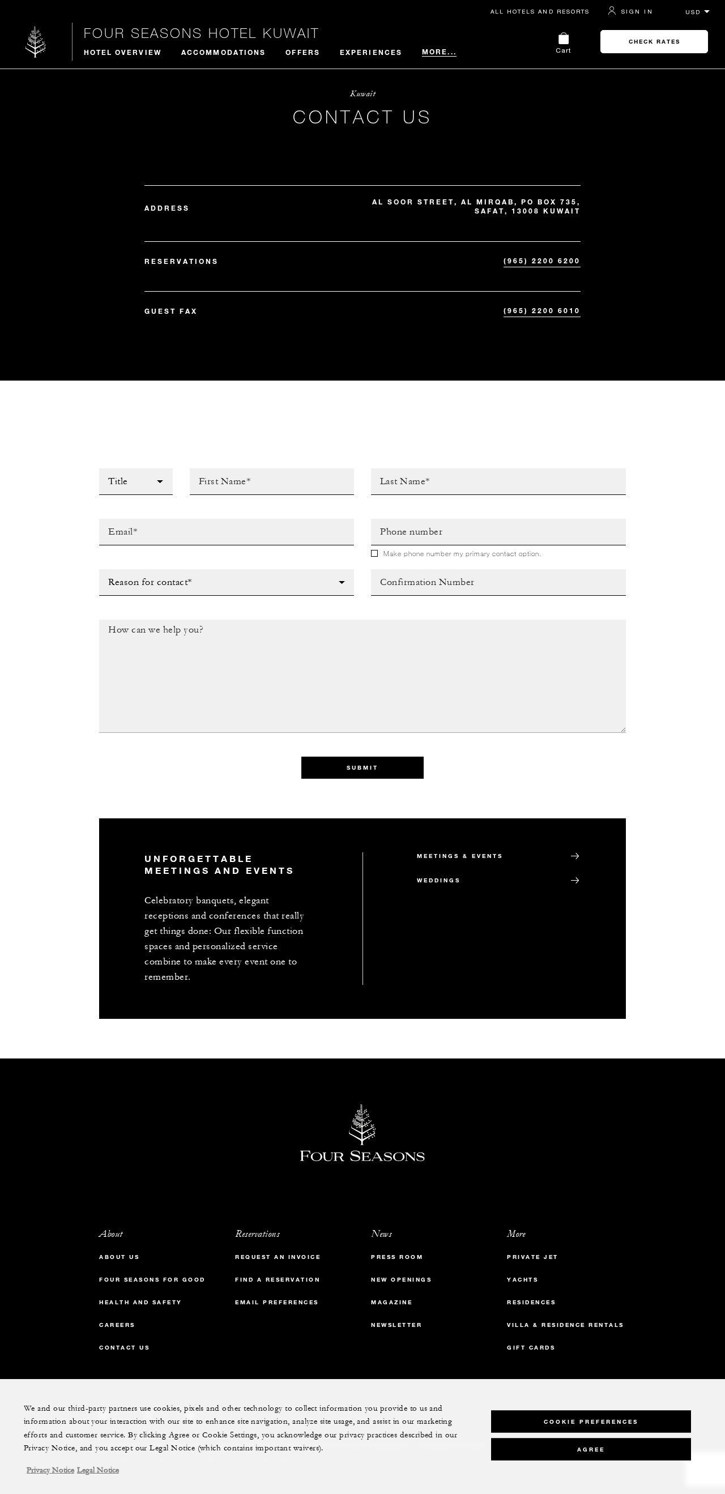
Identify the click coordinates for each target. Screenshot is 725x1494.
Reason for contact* (147, 572)
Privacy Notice (50, 1470)
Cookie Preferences (591, 1421)
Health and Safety (140, 1302)
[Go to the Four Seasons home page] (36, 41)
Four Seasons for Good (152, 1279)
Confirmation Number (422, 572)
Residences (531, 1302)
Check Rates (654, 41)
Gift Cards (531, 1347)
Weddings (438, 880)
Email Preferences (277, 1302)
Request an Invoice (278, 1257)
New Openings (401, 1279)
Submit (362, 767)
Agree (591, 1449)
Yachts (522, 1279)
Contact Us (124, 1347)
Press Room (397, 1257)
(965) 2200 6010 (542, 310)
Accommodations (223, 52)
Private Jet (532, 1257)
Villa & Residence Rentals (565, 1325)
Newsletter (396, 1325)
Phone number (404, 522)
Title (110, 471)
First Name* (217, 471)
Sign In (637, 11)
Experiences (371, 52)
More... (439, 51)
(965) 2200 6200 (542, 260)
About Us (119, 1257)
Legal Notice (98, 1470)
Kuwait (362, 93)
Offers (302, 52)
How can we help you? (151, 623)
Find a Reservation (277, 1279)
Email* (113, 522)
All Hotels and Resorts (540, 11)
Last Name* (396, 471)
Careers (117, 1325)
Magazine (391, 1302)
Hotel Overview (122, 52)
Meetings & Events (460, 856)
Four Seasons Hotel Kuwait (201, 33)
